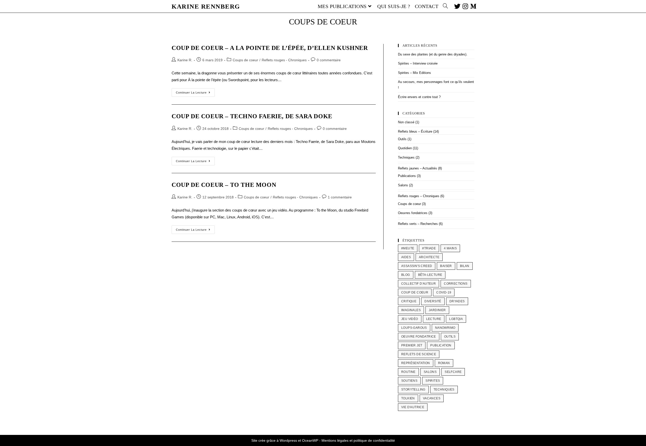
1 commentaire (340, 197)
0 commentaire (329, 60)
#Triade (429, 248)
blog (405, 275)
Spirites (432, 380)
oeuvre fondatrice (418, 336)
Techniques (406, 157)
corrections (455, 283)
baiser (446, 266)
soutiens (409, 380)
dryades (457, 301)
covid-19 (443, 292)
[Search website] (445, 6)
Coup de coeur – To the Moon (224, 185)
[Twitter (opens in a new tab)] (456, 6)
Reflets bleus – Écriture (415, 131)
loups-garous (414, 328)
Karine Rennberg (206, 6)
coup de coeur (414, 292)
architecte (429, 257)
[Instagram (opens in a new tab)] (464, 6)
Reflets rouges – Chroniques (418, 196)
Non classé (406, 122)
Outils (402, 139)
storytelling (413, 389)
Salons (403, 185)
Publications (407, 176)
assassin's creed (416, 266)
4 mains (450, 248)
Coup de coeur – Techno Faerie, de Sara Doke (252, 116)
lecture (433, 319)
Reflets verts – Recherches (418, 224)
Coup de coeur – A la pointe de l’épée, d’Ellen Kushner (270, 48)
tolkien (408, 398)
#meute (407, 248)
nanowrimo (445, 328)
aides (406, 257)
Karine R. (184, 60)
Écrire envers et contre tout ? (419, 97)
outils (449, 336)
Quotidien (405, 148)
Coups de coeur (245, 60)
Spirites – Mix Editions (414, 73)
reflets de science (418, 354)
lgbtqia (456, 319)
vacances (431, 398)
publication (440, 345)
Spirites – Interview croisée (418, 63)
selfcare (453, 372)
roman (444, 363)
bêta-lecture (430, 275)
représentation (415, 363)
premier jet (411, 345)
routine (408, 372)
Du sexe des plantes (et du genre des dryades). (432, 54)
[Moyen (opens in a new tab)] (472, 6)
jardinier (437, 310)
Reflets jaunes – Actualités (417, 168)
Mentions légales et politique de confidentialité (358, 440)
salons (430, 372)
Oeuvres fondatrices (412, 213)
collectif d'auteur (418, 283)
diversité (432, 301)
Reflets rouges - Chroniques (284, 60)
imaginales (411, 310)
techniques (444, 389)
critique (408, 301)
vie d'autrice (412, 407)
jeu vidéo (409, 319)
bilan (464, 266)
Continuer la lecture (195, 91)
